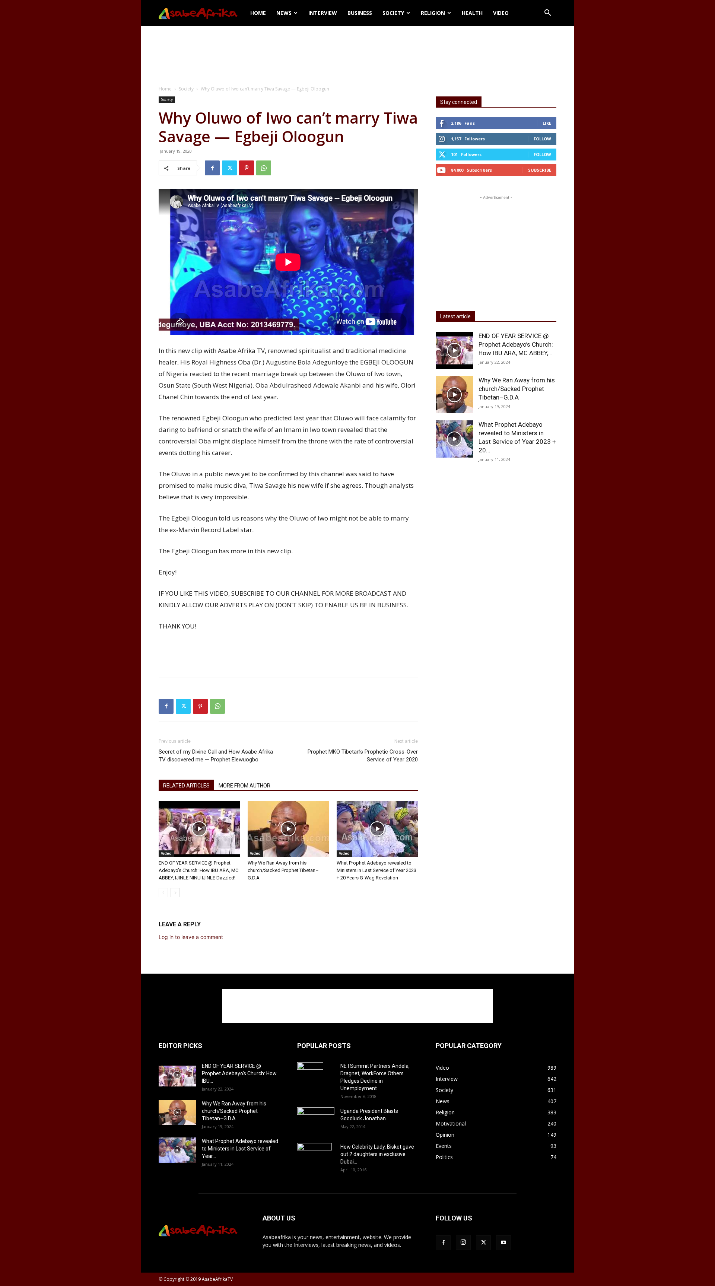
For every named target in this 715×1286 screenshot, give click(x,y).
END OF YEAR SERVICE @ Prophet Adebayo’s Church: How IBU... (239, 1073)
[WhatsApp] (263, 167)
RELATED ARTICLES (186, 786)
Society (393, 12)
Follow (542, 138)
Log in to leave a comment (191, 937)
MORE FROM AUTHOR (244, 786)
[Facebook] (212, 167)
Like (547, 123)
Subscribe (539, 170)
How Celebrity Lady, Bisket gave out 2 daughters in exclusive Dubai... (377, 1154)
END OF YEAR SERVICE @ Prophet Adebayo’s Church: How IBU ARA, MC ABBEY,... (516, 344)
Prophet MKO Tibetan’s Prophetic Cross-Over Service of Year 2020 (363, 755)
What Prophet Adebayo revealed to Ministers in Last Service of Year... (240, 1148)
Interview (322, 12)
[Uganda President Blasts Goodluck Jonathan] (315, 1118)
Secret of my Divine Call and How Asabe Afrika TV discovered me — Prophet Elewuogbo (216, 755)
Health (472, 12)
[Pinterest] (246, 167)
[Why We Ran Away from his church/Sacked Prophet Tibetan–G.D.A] (288, 829)
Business (359, 12)
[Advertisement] (357, 52)
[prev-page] (163, 892)
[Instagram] (463, 1242)
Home (258, 12)
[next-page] (175, 892)
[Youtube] (503, 1242)
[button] (547, 13)
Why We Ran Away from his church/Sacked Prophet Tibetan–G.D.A (283, 870)
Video (501, 12)
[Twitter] (229, 167)
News (284, 12)
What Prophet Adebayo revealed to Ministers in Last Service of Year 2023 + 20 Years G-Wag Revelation (376, 870)
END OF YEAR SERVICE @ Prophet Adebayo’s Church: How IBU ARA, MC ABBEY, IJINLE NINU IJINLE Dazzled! (198, 870)
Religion (433, 12)
